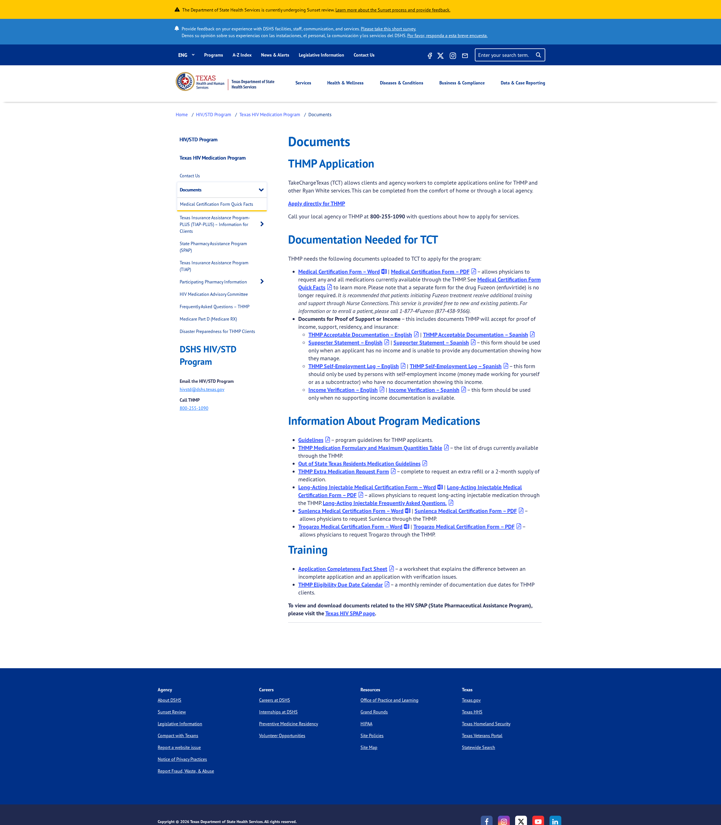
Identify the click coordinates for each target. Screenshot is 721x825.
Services (303, 83)
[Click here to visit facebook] (429, 56)
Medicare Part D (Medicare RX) (208, 319)
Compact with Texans (178, 735)
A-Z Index (242, 55)
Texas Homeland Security (486, 723)
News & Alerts (275, 55)
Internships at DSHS (278, 712)
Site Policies (372, 735)
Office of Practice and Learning (389, 700)
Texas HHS (472, 712)
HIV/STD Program (213, 114)
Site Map (368, 747)
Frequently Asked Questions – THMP (215, 306)
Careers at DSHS (274, 700)
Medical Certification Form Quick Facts (216, 204)
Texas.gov (471, 700)
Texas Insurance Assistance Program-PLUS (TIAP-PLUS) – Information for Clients (215, 224)
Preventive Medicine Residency (288, 723)
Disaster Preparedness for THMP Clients (217, 331)
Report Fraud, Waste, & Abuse (186, 771)
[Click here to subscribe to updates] (465, 56)
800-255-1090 (194, 408)
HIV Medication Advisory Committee (214, 294)
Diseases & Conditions (401, 83)
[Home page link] (225, 81)
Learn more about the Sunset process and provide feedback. (392, 10)
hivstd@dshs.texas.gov (202, 389)
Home (182, 114)
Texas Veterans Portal (482, 735)
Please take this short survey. (388, 29)
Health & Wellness (345, 83)
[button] (263, 189)
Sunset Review (172, 712)
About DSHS (169, 700)
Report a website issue (179, 747)
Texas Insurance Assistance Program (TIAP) (214, 266)
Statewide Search (478, 747)
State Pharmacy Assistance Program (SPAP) (213, 247)
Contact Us (364, 55)
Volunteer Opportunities (282, 735)
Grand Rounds (374, 712)
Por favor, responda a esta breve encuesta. (447, 35)
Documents (191, 190)
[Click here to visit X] (440, 56)
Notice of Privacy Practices (182, 759)
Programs (213, 55)
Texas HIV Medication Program (269, 114)
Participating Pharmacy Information (213, 282)
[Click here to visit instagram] (452, 56)
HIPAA (366, 723)
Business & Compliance (462, 83)
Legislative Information (321, 55)
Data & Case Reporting (523, 83)
